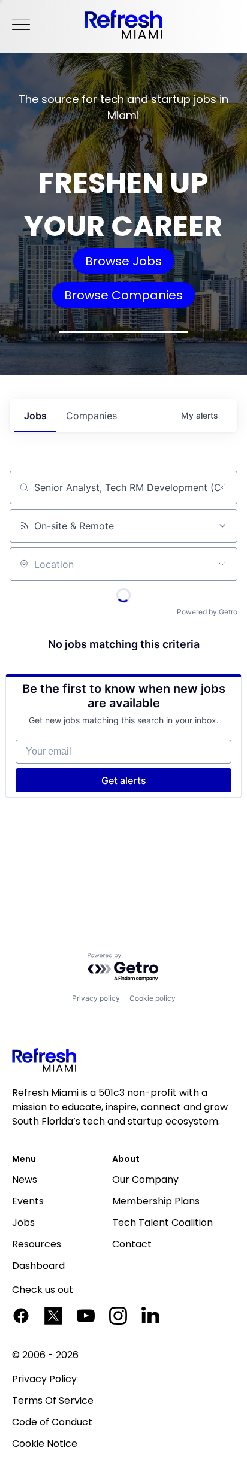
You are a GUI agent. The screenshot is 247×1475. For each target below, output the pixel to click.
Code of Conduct (52, 1422)
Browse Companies (123, 295)
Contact (132, 1244)
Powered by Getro (207, 611)
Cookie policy (152, 998)
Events (28, 1201)
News (24, 1179)
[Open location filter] (222, 564)
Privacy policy (96, 998)
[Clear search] (222, 487)
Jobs (23, 1222)
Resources (36, 1244)
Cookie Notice (44, 1443)
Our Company (145, 1179)
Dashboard (38, 1266)
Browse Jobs (123, 261)
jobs (35, 416)
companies (91, 416)
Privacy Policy (44, 1379)
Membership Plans (156, 1201)
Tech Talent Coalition (162, 1222)
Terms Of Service (53, 1400)
